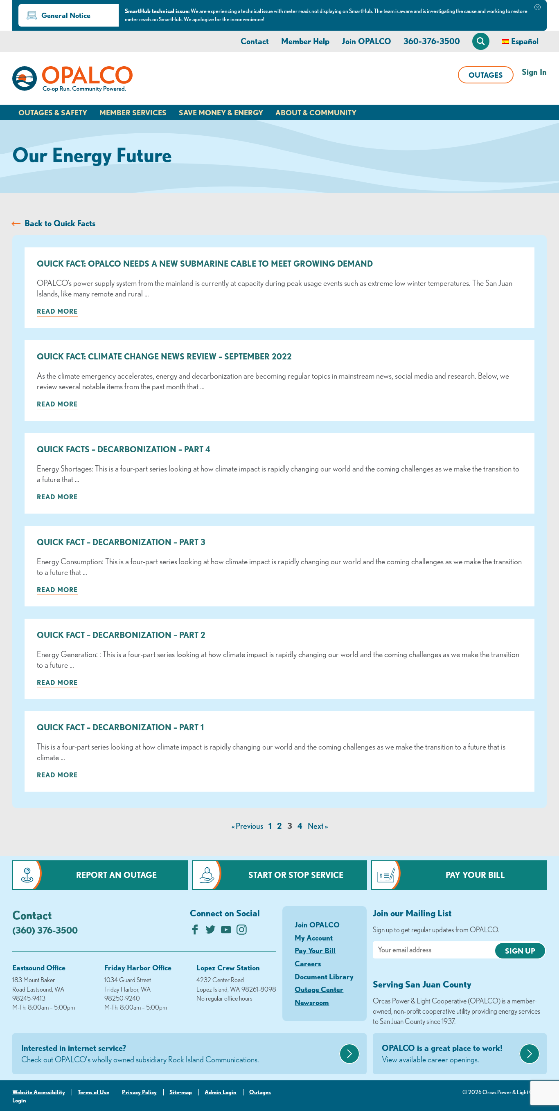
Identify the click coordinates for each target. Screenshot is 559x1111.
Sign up (520, 951)
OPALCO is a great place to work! (442, 1053)
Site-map (180, 1092)
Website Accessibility (38, 1092)
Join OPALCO (366, 41)
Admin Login (221, 1092)
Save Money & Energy (221, 112)
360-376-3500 (431, 41)
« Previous (247, 825)
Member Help (305, 41)
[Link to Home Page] (72, 80)
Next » (318, 825)
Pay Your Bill (475, 875)
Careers (308, 963)
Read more (57, 311)
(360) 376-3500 (45, 930)
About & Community (315, 112)
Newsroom (312, 1002)
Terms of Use (93, 1092)
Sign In (534, 71)
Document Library (324, 976)
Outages (486, 75)
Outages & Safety (52, 112)
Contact (255, 41)
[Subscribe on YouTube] (226, 931)
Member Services (133, 112)
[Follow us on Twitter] (210, 931)
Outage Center (319, 989)
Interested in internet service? (140, 1053)
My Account (314, 938)
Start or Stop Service (295, 875)
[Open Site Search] (480, 41)
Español (525, 41)
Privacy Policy (139, 1092)
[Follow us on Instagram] (242, 931)
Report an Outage (116, 875)
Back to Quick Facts (60, 223)
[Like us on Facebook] (195, 931)
